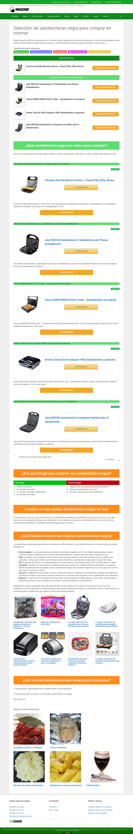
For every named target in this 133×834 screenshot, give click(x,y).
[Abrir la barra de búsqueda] (121, 16)
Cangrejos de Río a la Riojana (28, 747)
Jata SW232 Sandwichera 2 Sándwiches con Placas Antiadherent (76, 241)
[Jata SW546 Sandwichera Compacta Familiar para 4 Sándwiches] (29, 422)
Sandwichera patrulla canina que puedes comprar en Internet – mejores (77, 662)
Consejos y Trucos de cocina (60, 2)
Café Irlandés (93, 785)
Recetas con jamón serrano (20, 816)
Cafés (76, 16)
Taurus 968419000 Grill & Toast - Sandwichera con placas (80, 299)
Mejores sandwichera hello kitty (50, 623)
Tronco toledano (58, 747)
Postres (67, 16)
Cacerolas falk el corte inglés (99, 52)
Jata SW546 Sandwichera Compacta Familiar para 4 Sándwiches (77, 419)
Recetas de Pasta (16, 810)
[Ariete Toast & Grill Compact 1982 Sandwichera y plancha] (29, 363)
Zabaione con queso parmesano (66, 785)
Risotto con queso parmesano (28, 785)
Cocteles (85, 16)
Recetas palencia (60, 52)
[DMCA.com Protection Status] (15, 822)
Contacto (52, 807)
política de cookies (127, 829)
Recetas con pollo (16, 807)
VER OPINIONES (66, 212)
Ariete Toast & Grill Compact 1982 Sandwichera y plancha (80, 359)
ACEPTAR (67, 832)
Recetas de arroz (16, 813)
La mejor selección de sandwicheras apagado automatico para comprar (106, 624)
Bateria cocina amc (21, 52)
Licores (95, 16)
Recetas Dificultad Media (114, 2)
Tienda (105, 16)
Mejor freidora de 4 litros (77, 52)
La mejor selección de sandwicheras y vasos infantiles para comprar (78, 624)
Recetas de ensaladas (97, 813)
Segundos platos (53, 16)
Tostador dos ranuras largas (41, 52)
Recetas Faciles (96, 2)
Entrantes (14, 16)
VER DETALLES (82, 187)
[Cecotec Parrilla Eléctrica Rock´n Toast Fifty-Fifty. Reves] (29, 184)
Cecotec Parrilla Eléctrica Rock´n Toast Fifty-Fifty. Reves (79, 180)
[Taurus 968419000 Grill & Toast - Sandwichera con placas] (29, 304)
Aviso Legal (53, 810)
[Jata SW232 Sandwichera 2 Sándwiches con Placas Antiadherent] (29, 244)
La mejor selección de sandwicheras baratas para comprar (107, 661)
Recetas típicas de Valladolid (100, 810)
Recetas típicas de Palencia (99, 807)
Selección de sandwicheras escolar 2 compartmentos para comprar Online (24, 662)
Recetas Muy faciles (80, 2)
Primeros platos (37, 16)
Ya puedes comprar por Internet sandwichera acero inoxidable (51, 661)
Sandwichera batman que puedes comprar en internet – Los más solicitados (25, 625)
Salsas (25, 16)
